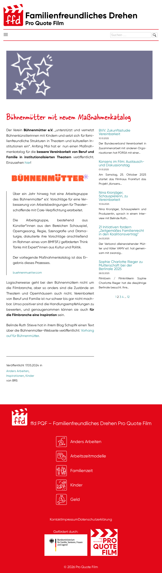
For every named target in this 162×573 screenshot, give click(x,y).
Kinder (29, 376)
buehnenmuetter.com (27, 272)
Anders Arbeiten (17, 371)
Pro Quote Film (87, 567)
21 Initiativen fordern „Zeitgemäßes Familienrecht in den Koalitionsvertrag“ (121, 230)
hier (27, 163)
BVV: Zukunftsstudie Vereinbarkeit (114, 132)
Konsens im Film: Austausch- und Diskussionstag (121, 163)
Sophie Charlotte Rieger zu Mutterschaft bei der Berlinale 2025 (121, 265)
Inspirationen (15, 376)
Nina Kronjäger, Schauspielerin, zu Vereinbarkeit (113, 196)
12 (128, 297)
